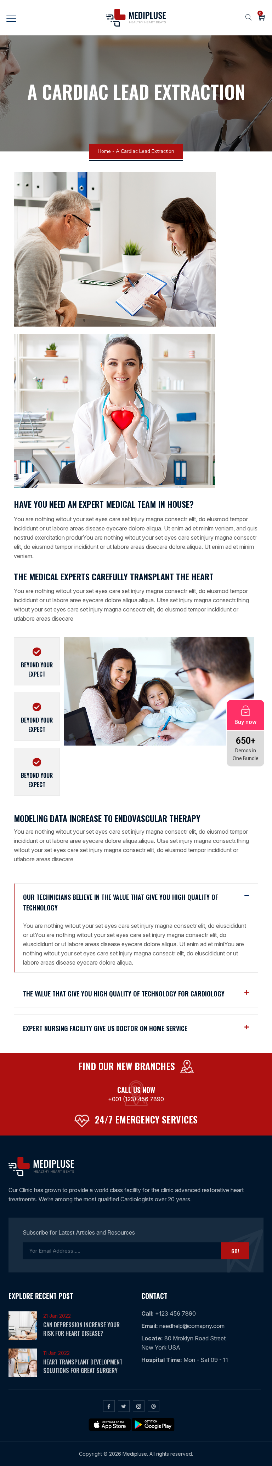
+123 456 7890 (175, 1313)
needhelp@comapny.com (191, 1325)
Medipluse (135, 1454)
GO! (235, 1251)
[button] (136, 902)
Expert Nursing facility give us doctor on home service (105, 1028)
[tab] (37, 661)
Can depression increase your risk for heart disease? (81, 1329)
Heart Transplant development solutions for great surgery (83, 1366)
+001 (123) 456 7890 (136, 1099)
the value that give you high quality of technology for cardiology (124, 993)
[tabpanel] (159, 695)
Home (104, 151)
